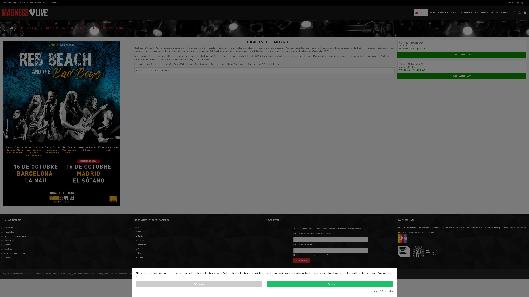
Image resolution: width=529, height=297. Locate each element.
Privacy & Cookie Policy (383, 291)
